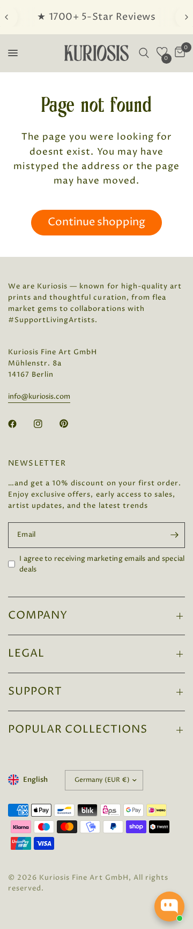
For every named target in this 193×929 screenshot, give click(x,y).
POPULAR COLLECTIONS (77, 729)
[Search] (144, 53)
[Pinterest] (71, 424)
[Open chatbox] (169, 907)
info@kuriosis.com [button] (39, 396)
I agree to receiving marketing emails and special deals (102, 564)
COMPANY (38, 615)
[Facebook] (20, 424)
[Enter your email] (174, 535)
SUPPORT (35, 691)
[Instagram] (45, 424)
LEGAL (26, 653)
